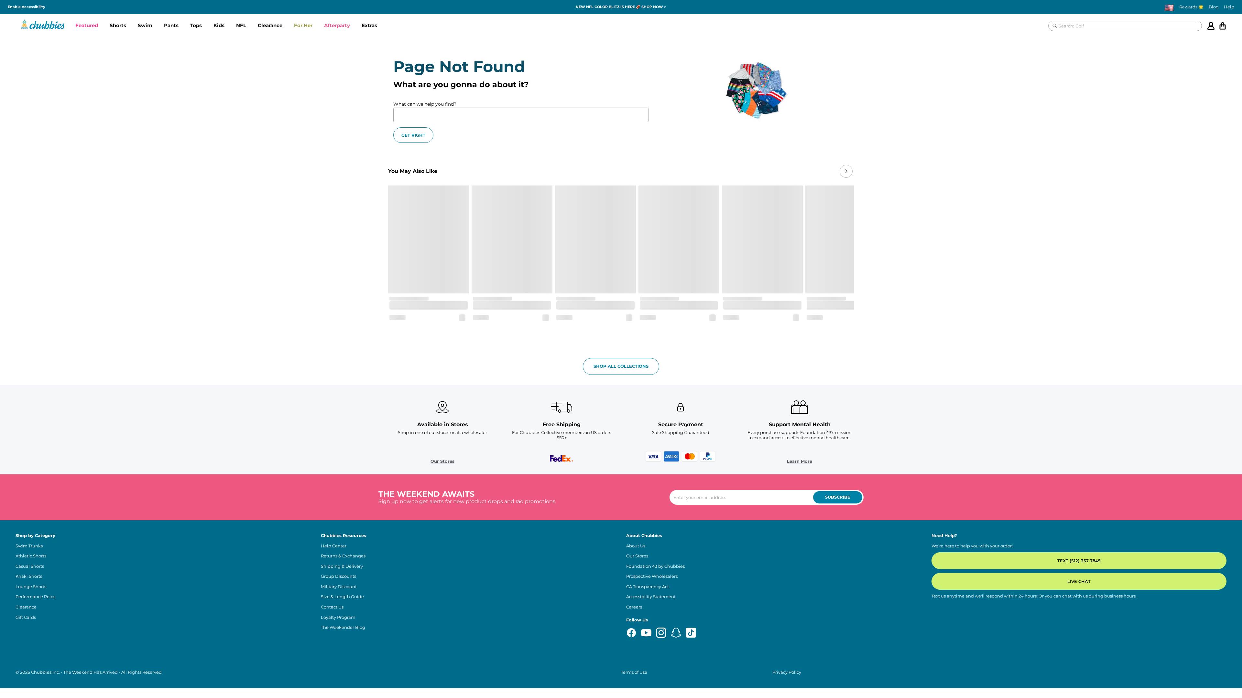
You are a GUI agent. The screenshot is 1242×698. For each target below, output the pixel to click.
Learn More (799, 461)
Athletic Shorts (31, 556)
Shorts (118, 25)
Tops (196, 25)
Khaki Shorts (29, 576)
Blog (1214, 7)
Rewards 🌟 (1191, 7)
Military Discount (339, 586)
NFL (241, 25)
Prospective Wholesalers (652, 576)
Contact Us (332, 607)
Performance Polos (35, 596)
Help (1229, 7)
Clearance (270, 25)
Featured (86, 25)
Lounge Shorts (31, 586)
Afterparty (337, 25)
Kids (218, 25)
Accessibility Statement (651, 596)
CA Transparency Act (647, 586)
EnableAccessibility (26, 7)
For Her (303, 25)
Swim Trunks (29, 546)
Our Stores (442, 461)
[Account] (1211, 26)
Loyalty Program (338, 617)
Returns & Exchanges (343, 556)
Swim (145, 25)
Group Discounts (338, 576)
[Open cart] (1222, 26)
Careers (634, 607)
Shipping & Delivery (342, 566)
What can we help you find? (424, 104)
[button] (87, 25)
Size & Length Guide (342, 596)
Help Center (333, 546)
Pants (171, 25)
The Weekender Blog (343, 627)
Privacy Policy (786, 672)
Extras (369, 25)
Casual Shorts (30, 566)
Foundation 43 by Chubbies (655, 566)
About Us (635, 546)
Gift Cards (26, 617)
